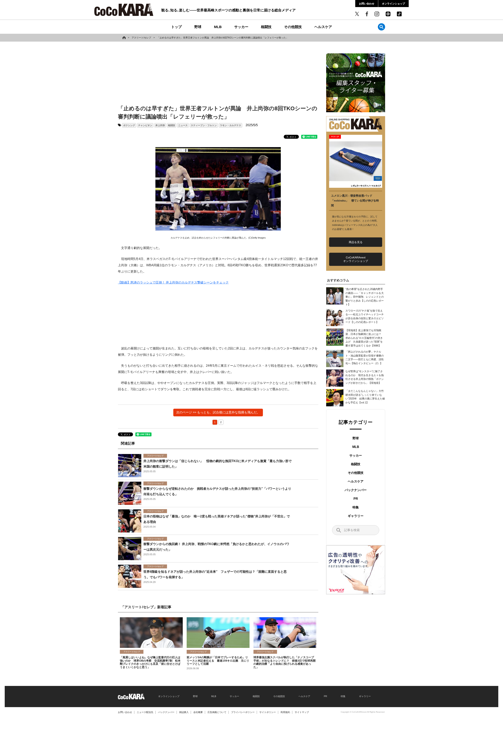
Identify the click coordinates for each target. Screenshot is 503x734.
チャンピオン (145, 125)
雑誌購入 (184, 712)
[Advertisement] (218, 73)
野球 (197, 27)
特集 (355, 507)
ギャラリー (355, 516)
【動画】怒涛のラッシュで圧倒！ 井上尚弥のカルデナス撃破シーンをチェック (173, 282)
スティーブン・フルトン (204, 125)
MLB (218, 27)
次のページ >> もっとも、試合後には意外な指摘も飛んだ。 (218, 412)
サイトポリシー (267, 712)
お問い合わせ (366, 3)
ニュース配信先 (145, 712)
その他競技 (293, 27)
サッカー (241, 27)
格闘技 (266, 27)
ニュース (183, 125)
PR (355, 498)
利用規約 (285, 712)
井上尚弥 (160, 125)
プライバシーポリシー (243, 712)
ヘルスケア (323, 27)
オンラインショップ (393, 3)
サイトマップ (302, 712)
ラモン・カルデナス (230, 125)
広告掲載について (216, 712)
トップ (176, 27)
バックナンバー (356, 490)
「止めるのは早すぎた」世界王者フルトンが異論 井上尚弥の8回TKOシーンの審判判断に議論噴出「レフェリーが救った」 (222, 37)
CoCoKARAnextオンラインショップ (355, 259)
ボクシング (129, 125)
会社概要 (198, 712)
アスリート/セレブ (141, 37)
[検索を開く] (381, 26)
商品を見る (356, 242)
